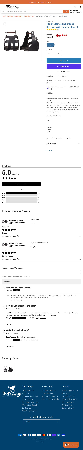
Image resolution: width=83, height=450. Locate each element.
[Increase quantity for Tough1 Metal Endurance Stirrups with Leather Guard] (58, 53)
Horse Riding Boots (69, 399)
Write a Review (21, 184)
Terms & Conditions (50, 396)
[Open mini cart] (80, 6)
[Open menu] (3, 6)
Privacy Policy (47, 393)
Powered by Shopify (46, 439)
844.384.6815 (75, 10)
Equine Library (68, 408)
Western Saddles (68, 396)
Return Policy (27, 399)
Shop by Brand (68, 402)
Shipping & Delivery (30, 396)
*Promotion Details (30, 405)
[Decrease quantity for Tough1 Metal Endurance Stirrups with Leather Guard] (49, 53)
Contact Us (26, 408)
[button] (64, 138)
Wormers (65, 393)
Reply (37, 318)
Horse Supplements (70, 390)
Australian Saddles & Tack (15, 16)
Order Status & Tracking (28, 391)
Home (3, 16)
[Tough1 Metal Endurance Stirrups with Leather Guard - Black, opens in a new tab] (5, 221)
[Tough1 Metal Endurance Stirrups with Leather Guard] (8, 369)
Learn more (28, 276)
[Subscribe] (57, 421)
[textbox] (41, 272)
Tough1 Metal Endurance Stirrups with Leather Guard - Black (17, 222)
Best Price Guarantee (30, 402)
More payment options (64, 71)
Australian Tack (29, 16)
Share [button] (51, 150)
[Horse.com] (12, 7)
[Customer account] (75, 6)
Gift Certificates (68, 405)
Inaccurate (43, 318)
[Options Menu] (80, 236)
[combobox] (35, 11)
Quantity (49, 49)
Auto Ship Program (29, 411)
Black (50, 45)
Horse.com (38, 439)
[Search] (66, 11)
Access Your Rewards (50, 399)
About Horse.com (49, 390)
